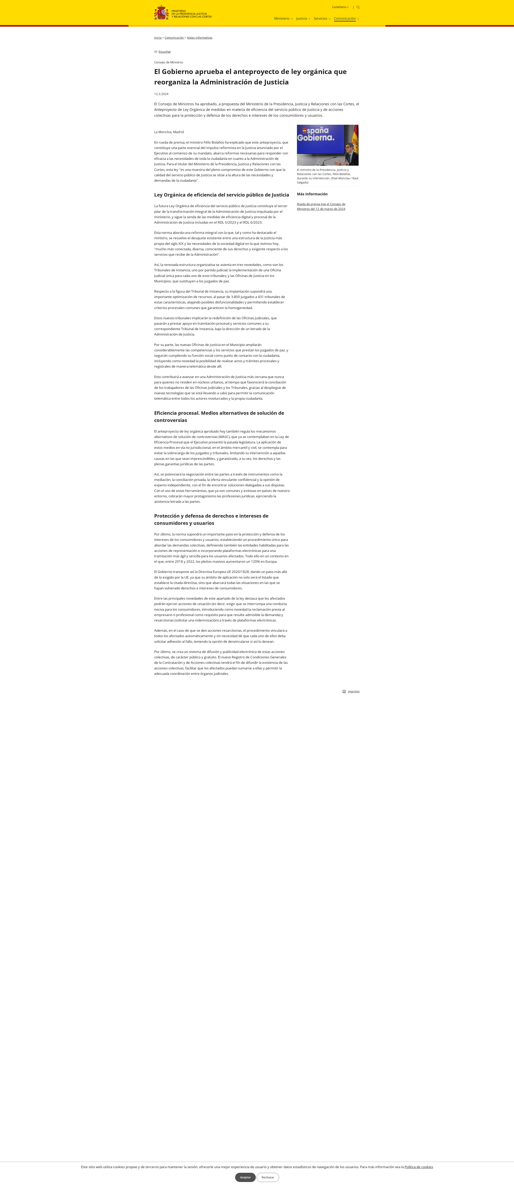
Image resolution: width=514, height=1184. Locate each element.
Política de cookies (419, 1167)
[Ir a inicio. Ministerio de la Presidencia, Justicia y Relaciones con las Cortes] (183, 15)
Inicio (158, 38)
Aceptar (245, 1177)
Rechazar (268, 1177)
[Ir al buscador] (358, 7)
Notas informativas (199, 38)
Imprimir (354, 691)
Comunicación (175, 38)
